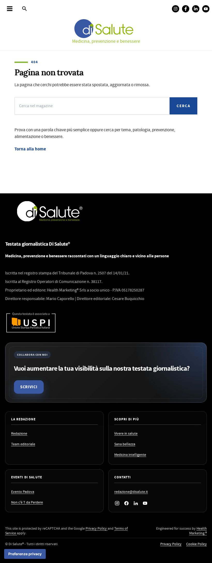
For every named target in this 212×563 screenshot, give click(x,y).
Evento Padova (22, 492)
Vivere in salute (126, 434)
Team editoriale (23, 444)
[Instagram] (175, 8)
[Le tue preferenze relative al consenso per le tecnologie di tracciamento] (25, 554)
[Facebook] (185, 8)
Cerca (183, 106)
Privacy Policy (97, 528)
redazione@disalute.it (131, 492)
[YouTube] (145, 503)
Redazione (19, 434)
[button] (24, 9)
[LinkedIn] (136, 503)
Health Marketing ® (198, 531)
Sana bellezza (124, 444)
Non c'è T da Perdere (27, 502)
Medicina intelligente (130, 455)
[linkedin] (195, 8)
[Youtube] (205, 8)
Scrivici (28, 387)
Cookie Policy (196, 544)
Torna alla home (30, 149)
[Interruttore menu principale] (10, 9)
